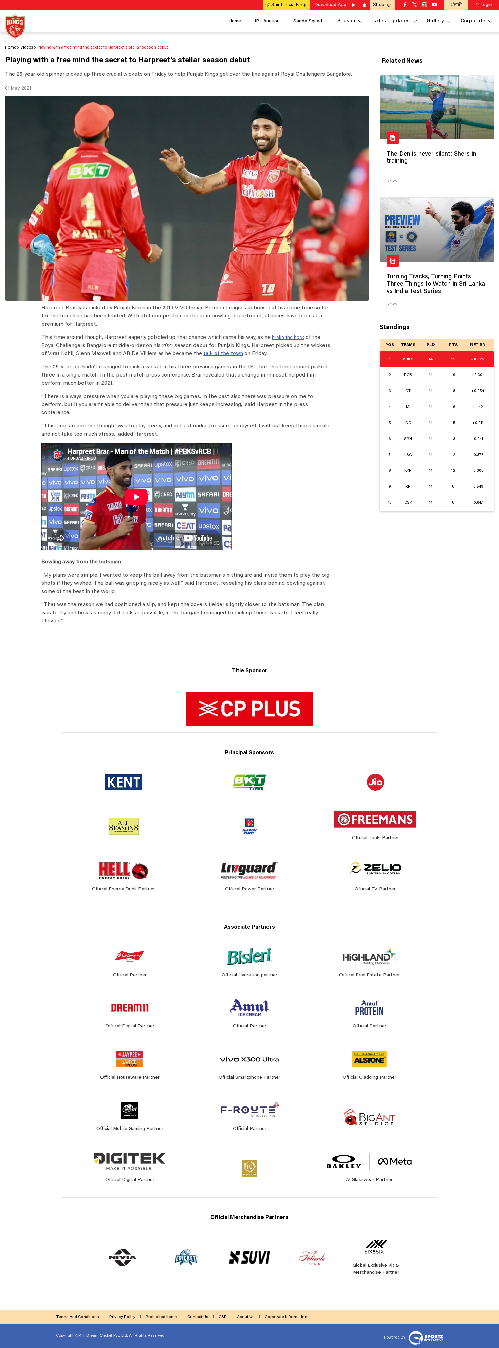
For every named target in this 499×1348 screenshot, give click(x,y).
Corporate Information (286, 1317)
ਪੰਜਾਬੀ (456, 5)
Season (346, 21)
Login (486, 5)
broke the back (288, 337)
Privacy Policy (122, 1317)
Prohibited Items (161, 1317)
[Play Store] (354, 5)
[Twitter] (414, 5)
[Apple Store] (364, 5)
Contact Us (197, 1317)
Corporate (473, 21)
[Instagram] (424, 5)
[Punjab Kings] (15, 26)
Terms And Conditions (77, 1317)
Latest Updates (391, 21)
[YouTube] (434, 5)
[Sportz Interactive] (425, 1337)
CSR (223, 1317)
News (392, 181)
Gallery (435, 21)
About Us (246, 1317)
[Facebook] (405, 5)
